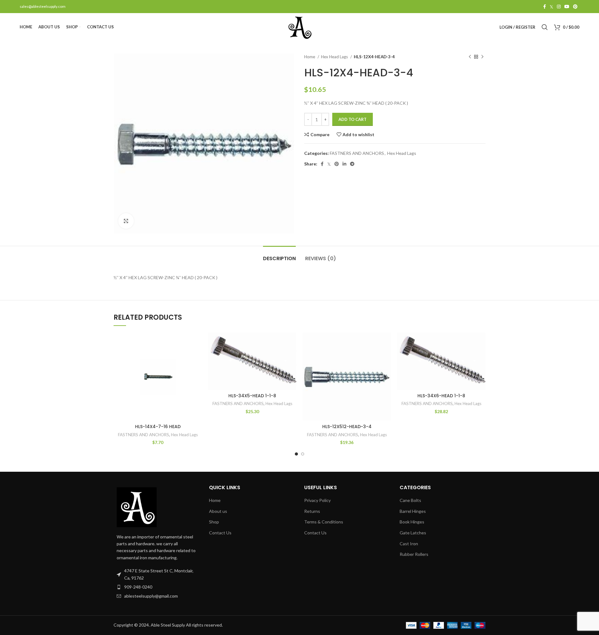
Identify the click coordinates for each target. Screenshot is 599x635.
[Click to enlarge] (126, 221)
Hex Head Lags (335, 56)
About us (218, 511)
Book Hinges (412, 521)
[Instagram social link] (558, 6)
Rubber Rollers (414, 554)
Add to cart (352, 119)
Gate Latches (413, 532)
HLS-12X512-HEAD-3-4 (347, 426)
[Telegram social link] (352, 164)
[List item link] (157, 587)
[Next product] (482, 57)
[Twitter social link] (551, 6)
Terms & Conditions (323, 521)
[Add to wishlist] (197, 371)
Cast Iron (409, 543)
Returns (312, 511)
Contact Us (220, 532)
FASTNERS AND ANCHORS (357, 153)
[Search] (544, 27)
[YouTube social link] (566, 6)
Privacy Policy (317, 500)
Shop (214, 521)
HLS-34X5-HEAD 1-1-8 (252, 396)
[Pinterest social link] (575, 6)
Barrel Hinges (413, 511)
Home (310, 56)
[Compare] (197, 343)
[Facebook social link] (544, 6)
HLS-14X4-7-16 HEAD (158, 426)
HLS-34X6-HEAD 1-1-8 (441, 396)
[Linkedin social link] (344, 164)
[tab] (279, 255)
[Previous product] (470, 57)
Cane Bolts (410, 500)
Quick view (197, 357)
